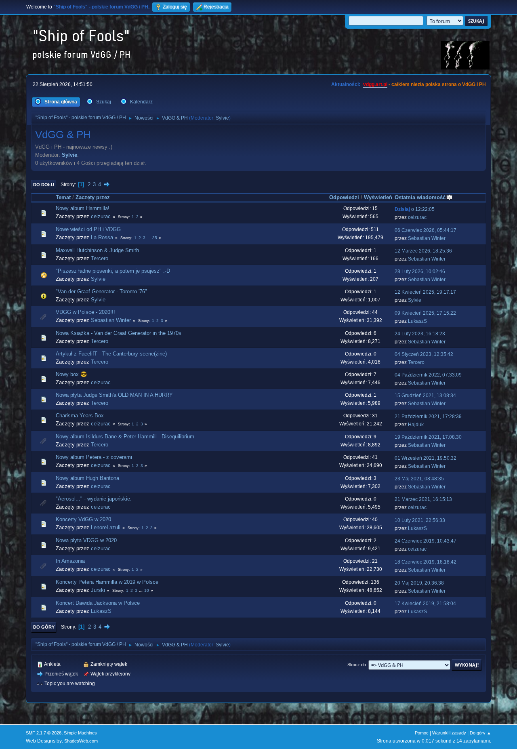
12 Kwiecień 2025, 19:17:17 (425, 292)
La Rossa (102, 237)
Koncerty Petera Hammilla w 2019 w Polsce (107, 582)
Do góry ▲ (480, 732)
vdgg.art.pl (375, 84)
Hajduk (416, 424)
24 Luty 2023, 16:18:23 (420, 334)
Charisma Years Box (80, 415)
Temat (63, 197)
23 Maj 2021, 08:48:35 (419, 479)
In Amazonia (70, 561)
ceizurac (101, 216)
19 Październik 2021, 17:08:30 (428, 437)
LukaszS (417, 321)
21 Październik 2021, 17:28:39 (428, 416)
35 (154, 238)
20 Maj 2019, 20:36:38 (419, 583)
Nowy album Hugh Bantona (87, 478)
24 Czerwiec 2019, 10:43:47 (425, 541)
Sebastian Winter (427, 238)
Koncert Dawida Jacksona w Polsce (98, 603)
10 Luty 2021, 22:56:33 (420, 520)
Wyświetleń (378, 197)
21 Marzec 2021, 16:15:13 (423, 499)
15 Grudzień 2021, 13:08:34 (425, 395)
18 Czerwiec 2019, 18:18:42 (425, 562)
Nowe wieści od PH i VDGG (88, 229)
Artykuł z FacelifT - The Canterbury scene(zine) (111, 354)
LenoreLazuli (105, 527)
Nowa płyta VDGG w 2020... (89, 540)
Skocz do (356, 664)
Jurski (98, 590)
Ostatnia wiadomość (420, 197)
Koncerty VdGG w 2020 (83, 519)
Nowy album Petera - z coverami (94, 457)
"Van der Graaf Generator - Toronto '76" (101, 291)
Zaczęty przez (93, 197)
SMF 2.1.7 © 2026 (43, 732)
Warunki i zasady (449, 732)
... (149, 238)
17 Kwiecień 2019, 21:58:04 (425, 603)
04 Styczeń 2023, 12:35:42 (424, 354)
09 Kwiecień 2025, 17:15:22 (425, 313)
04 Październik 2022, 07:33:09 (428, 375)
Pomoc (422, 732)
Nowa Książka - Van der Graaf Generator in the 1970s (118, 333)
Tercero (99, 258)
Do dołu (43, 184)
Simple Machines (80, 732)
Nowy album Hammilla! (82, 208)
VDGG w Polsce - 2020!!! (85, 312)
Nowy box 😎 (71, 374)
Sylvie (222, 118)
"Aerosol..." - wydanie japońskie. (94, 499)
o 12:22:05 (415, 209)
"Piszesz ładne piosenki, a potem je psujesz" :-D (113, 271)
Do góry (44, 627)
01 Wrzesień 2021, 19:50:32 (425, 458)
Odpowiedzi (344, 197)
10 (146, 590)
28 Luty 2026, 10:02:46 (420, 271)
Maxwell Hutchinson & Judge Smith (97, 250)
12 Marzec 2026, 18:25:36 (423, 251)
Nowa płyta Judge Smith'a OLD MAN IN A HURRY (114, 395)
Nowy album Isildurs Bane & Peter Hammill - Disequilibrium (125, 436)
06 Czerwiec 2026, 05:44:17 (425, 230)
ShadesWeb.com (81, 740)
